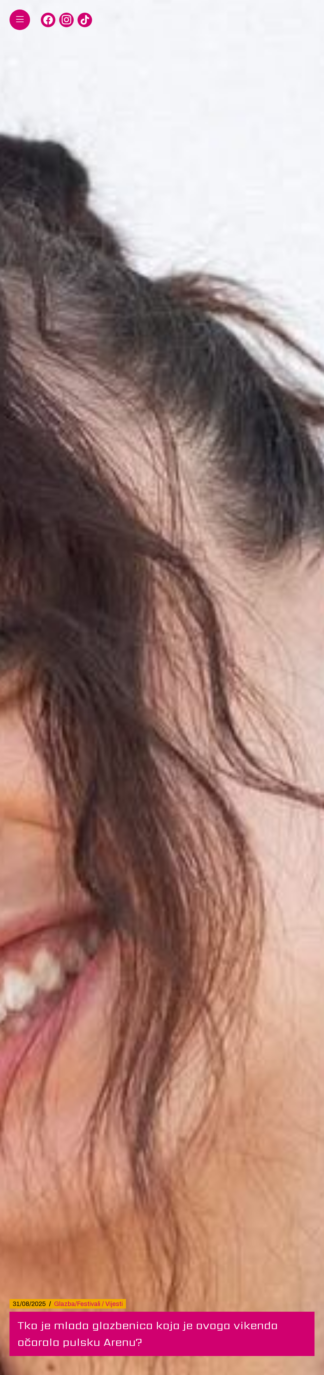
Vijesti (114, 1303)
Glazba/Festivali (77, 1303)
